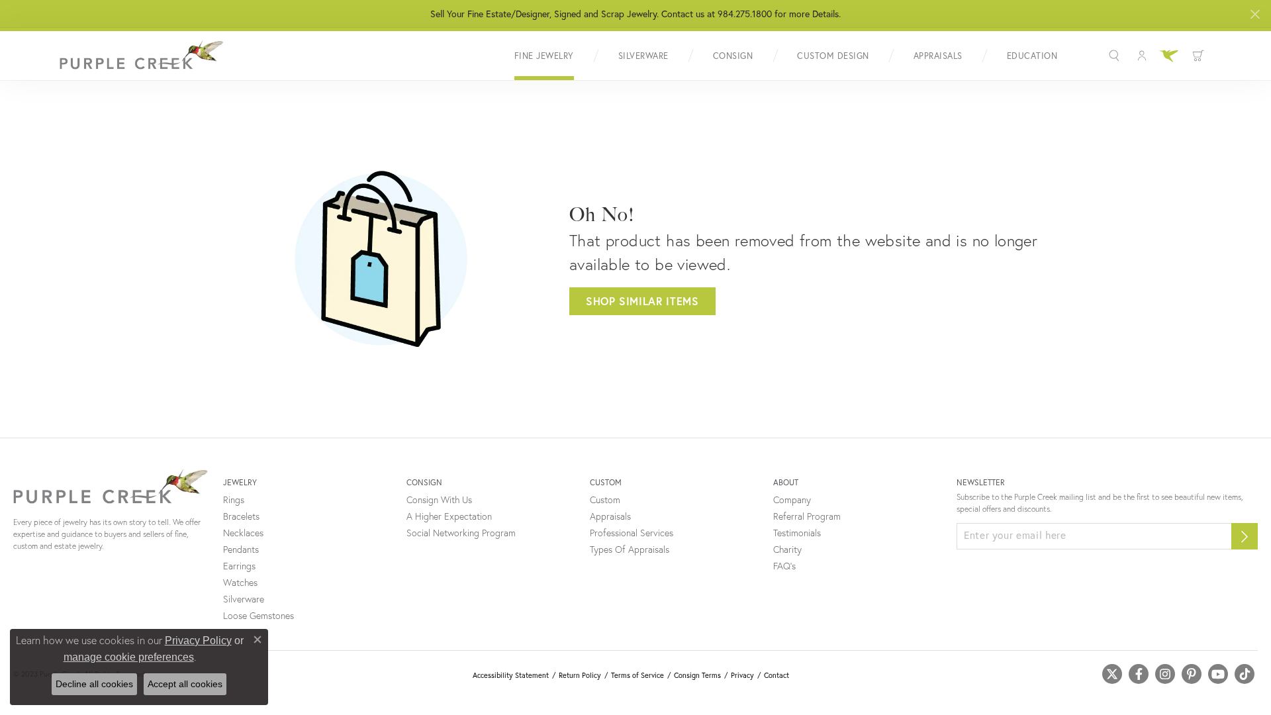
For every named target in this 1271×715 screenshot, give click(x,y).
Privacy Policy (198, 640)
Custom (605, 500)
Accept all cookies (185, 684)
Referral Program (807, 516)
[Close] (1255, 14)
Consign (733, 56)
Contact (776, 675)
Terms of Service (637, 675)
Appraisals (938, 56)
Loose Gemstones (258, 616)
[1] (1244, 536)
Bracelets (241, 516)
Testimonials (797, 533)
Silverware (643, 56)
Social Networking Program (461, 533)
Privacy (742, 675)
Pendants (241, 549)
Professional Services (631, 533)
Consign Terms (697, 675)
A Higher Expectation (449, 516)
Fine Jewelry (544, 56)
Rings (233, 500)
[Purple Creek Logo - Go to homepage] (142, 55)
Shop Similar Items (642, 301)
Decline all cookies (94, 684)
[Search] (1115, 56)
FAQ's (784, 566)
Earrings (239, 566)
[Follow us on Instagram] (1165, 674)
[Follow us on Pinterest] (1191, 674)
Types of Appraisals (629, 549)
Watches (240, 583)
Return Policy (580, 675)
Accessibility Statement (511, 675)
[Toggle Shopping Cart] (1198, 56)
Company (792, 500)
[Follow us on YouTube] (1218, 674)
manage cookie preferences (129, 657)
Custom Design (833, 56)
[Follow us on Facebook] (1139, 674)
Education (1032, 56)
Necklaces (243, 533)
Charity (787, 549)
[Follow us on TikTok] (1244, 674)
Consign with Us (439, 500)
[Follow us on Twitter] (1112, 674)
